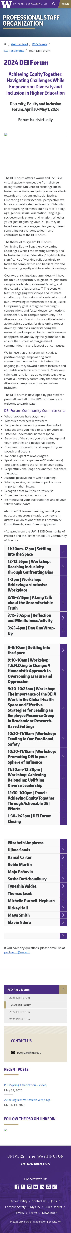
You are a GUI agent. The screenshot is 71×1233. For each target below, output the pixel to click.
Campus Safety (15, 1207)
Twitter (23, 1186)
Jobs (54, 1201)
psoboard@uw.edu (17, 952)
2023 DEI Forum (19, 998)
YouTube (35, 1186)
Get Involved (19, 44)
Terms (33, 1213)
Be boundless (35, 1164)
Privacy (19, 1213)
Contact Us (39, 1201)
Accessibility (19, 1201)
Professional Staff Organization (5, 43)
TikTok (54, 1186)
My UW (35, 1207)
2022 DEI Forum (19, 1012)
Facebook (16, 1186)
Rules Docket (53, 1207)
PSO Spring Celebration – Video (25, 1085)
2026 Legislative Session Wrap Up (27, 1100)
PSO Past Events (13, 51)
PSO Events (39, 44)
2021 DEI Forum (19, 1019)
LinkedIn (42, 1186)
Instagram (29, 1186)
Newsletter (49, 1213)
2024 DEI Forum (21, 1005)
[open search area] (53, 3)
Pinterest (48, 1186)
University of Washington (7, 4)
